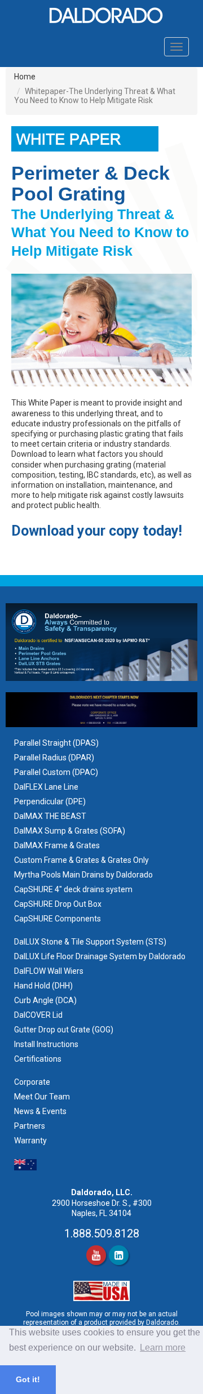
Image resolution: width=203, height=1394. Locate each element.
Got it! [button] (28, 1379)
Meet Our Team (42, 1096)
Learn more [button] (163, 1347)
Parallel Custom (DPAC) (56, 772)
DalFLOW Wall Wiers (48, 971)
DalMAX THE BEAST (50, 816)
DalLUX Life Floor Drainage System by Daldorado (100, 956)
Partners (29, 1125)
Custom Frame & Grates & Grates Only (81, 860)
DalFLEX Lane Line (46, 786)
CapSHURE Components (57, 918)
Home (25, 76)
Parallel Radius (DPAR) (54, 757)
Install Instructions (47, 1044)
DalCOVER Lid (38, 1014)
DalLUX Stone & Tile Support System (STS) (90, 941)
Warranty (30, 1140)
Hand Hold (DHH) (43, 985)
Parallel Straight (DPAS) (56, 742)
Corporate (32, 1081)
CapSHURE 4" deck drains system (73, 889)
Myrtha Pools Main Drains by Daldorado (83, 874)
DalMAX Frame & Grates (57, 845)
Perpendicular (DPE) (50, 801)
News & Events (40, 1111)
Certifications (37, 1058)
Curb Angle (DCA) (45, 1000)
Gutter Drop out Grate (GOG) (64, 1029)
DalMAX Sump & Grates (56, 830)
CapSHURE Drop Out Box (58, 903)
